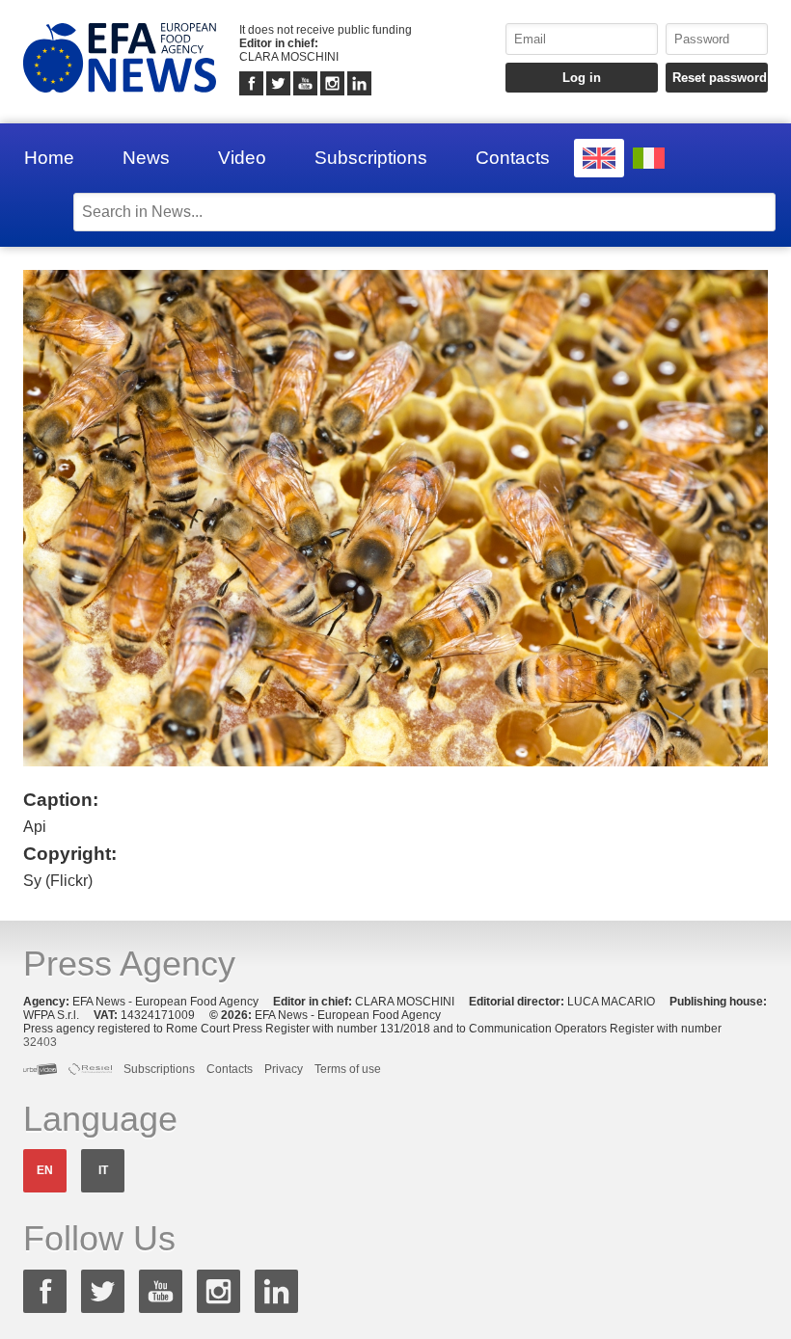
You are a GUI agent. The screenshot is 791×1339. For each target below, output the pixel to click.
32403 (40, 1042)
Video (242, 157)
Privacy (283, 1069)
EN (45, 1170)
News (146, 157)
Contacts (513, 157)
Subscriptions (370, 157)
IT (103, 1170)
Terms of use (347, 1069)
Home (49, 157)
